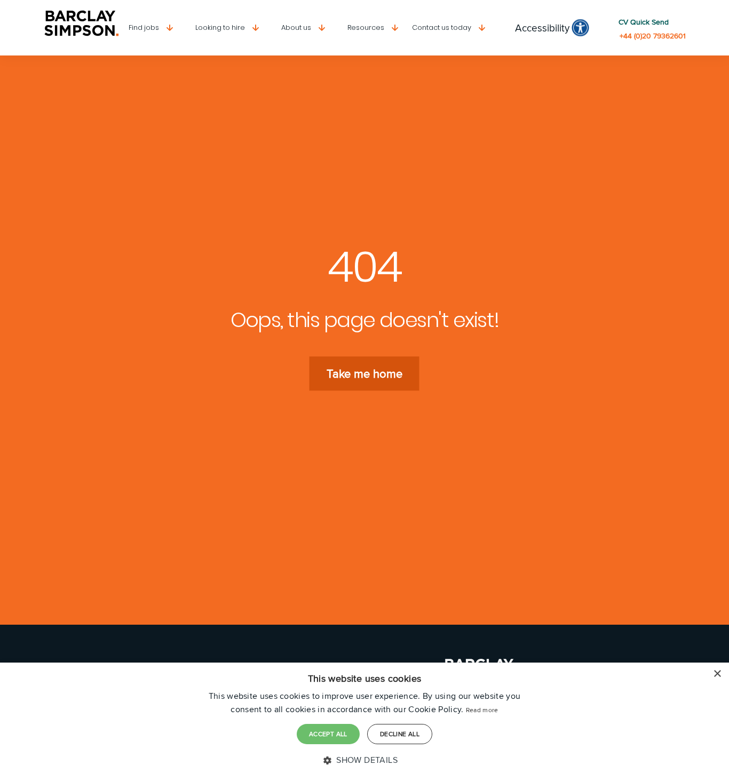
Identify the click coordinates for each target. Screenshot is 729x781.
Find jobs (144, 27)
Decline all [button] (399, 733)
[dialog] (364, 722)
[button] (364, 760)
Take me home (364, 373)
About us (296, 27)
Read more (482, 709)
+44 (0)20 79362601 (653, 36)
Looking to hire (220, 27)
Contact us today (441, 27)
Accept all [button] (328, 733)
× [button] (717, 674)
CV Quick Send (644, 22)
